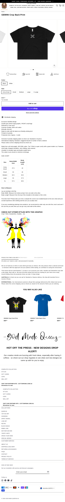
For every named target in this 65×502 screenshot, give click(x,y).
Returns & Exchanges (8, 449)
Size (2, 88)
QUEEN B (11, 5)
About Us (4, 444)
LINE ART (38, 5)
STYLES (3, 371)
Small (14, 92)
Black (4, 83)
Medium (21, 92)
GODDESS (24, 5)
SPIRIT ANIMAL (31, 5)
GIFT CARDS (5, 374)
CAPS (3, 376)
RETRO (43, 5)
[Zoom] (54, 65)
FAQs (3, 451)
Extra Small (6, 92)
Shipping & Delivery (8, 446)
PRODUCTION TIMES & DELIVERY (10, 257)
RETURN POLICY (23, 257)
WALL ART (4, 379)
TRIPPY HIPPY (30, 7)
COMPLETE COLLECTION (9, 369)
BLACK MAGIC (49, 5)
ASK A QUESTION (38, 257)
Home (2, 11)
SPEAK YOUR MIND (39, 7)
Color (3, 80)
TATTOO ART (18, 5)
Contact (4, 454)
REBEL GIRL (13, 7)
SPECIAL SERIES (48, 7)
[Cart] (60, 5)
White (11, 83)
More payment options (32, 112)
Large (28, 92)
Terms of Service (7, 459)
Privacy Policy (6, 456)
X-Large (36, 92)
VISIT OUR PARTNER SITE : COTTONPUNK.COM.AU (16, 384)
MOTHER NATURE (21, 7)
